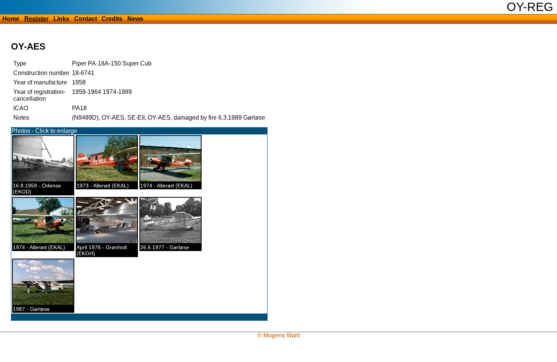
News (135, 19)
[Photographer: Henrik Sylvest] (47, 303)
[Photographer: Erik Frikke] (171, 179)
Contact (85, 19)
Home (10, 19)
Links (61, 19)
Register (36, 19)
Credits (112, 19)
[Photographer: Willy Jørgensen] (109, 241)
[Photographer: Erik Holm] (45, 179)
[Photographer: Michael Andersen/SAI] (112, 179)
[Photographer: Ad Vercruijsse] (174, 241)
